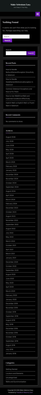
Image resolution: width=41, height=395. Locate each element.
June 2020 (10, 279)
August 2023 (10, 216)
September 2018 (12, 341)
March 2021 (10, 254)
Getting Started (11, 369)
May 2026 (9, 150)
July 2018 (9, 349)
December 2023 (12, 208)
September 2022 (12, 224)
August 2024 (10, 191)
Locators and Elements (14, 373)
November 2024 (12, 179)
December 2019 (12, 304)
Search (8, 50)
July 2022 (9, 233)
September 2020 (12, 270)
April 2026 (10, 154)
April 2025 (10, 158)
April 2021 (9, 249)
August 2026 (10, 137)
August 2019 (10, 320)
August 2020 (10, 274)
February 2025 (11, 166)
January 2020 (11, 299)
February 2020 (11, 295)
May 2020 (10, 283)
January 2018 (11, 353)
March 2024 (10, 200)
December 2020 (12, 262)
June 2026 (10, 145)
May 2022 (9, 237)
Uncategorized (11, 378)
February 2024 (11, 204)
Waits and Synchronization (16, 382)
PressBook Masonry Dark (24, 392)
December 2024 (12, 175)
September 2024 (12, 187)
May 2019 (9, 324)
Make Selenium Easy (20, 4)
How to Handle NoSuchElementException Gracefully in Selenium (20, 72)
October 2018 (11, 337)
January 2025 (11, 170)
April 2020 (10, 287)
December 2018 (12, 329)
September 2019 (12, 316)
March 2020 (10, 291)
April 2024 (10, 195)
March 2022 (10, 241)
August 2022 (10, 229)
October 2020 (11, 266)
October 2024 (11, 183)
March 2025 (10, 162)
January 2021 (11, 258)
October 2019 (11, 312)
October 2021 (11, 245)
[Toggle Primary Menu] (37, 14)
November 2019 (12, 308)
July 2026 (9, 141)
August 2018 (10, 345)
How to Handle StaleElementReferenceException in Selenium (19, 82)
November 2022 (12, 220)
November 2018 (12, 333)
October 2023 (11, 212)
